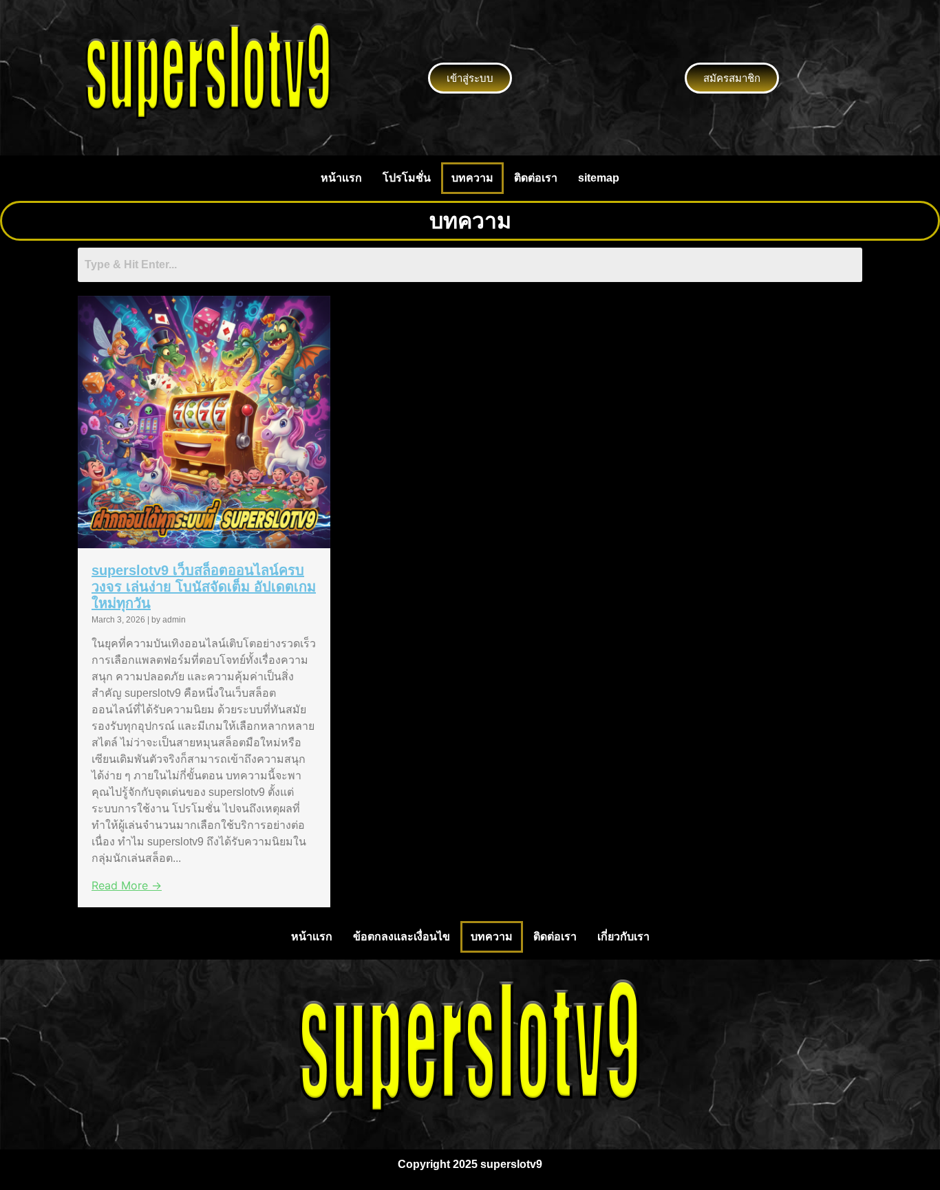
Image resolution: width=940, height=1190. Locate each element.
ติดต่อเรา (535, 178)
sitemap (598, 178)
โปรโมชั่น (407, 178)
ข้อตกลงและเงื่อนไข (401, 936)
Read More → (127, 885)
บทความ (472, 178)
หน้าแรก (341, 178)
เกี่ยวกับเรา (623, 936)
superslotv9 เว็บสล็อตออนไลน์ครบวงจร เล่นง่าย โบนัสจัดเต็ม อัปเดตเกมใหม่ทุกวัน (204, 587)
